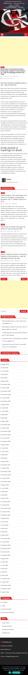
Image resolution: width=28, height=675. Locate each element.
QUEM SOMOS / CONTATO (14, 6)
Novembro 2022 (6, 508)
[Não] (26, 670)
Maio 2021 (4, 568)
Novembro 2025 (6, 394)
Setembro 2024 (6, 441)
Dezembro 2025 (6, 391)
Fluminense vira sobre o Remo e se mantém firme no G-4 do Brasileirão (14, 346)
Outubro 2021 (5, 552)
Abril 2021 (4, 572)
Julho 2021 (5, 562)
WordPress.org (6, 633)
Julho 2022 (5, 522)
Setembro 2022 (6, 515)
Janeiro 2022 (5, 542)
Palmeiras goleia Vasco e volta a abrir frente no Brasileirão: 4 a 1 (14, 322)
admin (17, 76)
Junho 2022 (5, 525)
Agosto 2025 (5, 404)
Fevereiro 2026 (6, 384)
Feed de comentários (8, 629)
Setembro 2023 (6, 481)
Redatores (20, 7)
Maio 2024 (5, 455)
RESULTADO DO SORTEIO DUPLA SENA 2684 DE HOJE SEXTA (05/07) (24, 279)
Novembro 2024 (6, 434)
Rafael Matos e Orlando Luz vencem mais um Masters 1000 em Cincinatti (14, 328)
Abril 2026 (4, 378)
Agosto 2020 (5, 592)
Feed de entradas (7, 626)
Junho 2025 (5, 411)
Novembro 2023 (6, 475)
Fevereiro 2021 (6, 578)
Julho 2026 (5, 368)
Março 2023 (5, 498)
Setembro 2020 (6, 589)
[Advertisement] (14, 52)
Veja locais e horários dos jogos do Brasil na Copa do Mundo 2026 (13, 228)
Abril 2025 (4, 418)
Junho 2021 (5, 565)
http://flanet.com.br (12, 182)
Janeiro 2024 (5, 468)
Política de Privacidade (10, 7)
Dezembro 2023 (6, 471)
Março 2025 (5, 421)
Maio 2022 (5, 528)
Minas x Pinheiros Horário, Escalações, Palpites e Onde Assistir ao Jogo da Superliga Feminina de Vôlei (14, 256)
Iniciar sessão (5, 623)
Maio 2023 (5, 491)
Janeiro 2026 (5, 388)
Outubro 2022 (6, 511)
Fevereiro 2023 (6, 501)
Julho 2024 (5, 448)
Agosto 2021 (5, 558)
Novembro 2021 (6, 548)
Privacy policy (16, 672)
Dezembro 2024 (6, 431)
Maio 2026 (5, 374)
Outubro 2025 (6, 398)
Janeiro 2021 (5, 582)
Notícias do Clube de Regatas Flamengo (16, 653)
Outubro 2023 (6, 478)
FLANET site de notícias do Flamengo (14, 23)
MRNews (10, 646)
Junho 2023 (5, 488)
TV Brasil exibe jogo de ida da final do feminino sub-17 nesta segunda (14, 334)
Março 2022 (5, 535)
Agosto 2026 (5, 364)
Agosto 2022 (5, 518)
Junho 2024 (5, 451)
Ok (10, 672)
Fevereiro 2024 (6, 465)
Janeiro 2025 (5, 428)
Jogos (10, 5)
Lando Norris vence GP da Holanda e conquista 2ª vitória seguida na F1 (14, 340)
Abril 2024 (4, 458)
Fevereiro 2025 (6, 424)
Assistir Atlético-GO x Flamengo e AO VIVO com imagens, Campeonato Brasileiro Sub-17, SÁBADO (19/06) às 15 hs (14, 198)
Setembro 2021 (6, 555)
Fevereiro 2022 (6, 538)
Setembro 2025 (6, 401)
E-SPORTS (16, 5)
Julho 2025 (5, 408)
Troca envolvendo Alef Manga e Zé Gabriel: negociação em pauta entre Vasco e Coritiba (5, 279)
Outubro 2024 (6, 438)
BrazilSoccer (7, 649)
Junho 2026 (5, 371)
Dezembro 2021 (6, 545)
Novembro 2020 (6, 585)
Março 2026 (5, 381)
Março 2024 (5, 461)
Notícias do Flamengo (19, 3)
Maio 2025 (5, 414)
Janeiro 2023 (5, 505)
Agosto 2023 (5, 485)
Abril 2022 (4, 532)
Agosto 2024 (5, 445)
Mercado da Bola (8, 3)
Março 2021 (5, 575)
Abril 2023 (4, 495)
